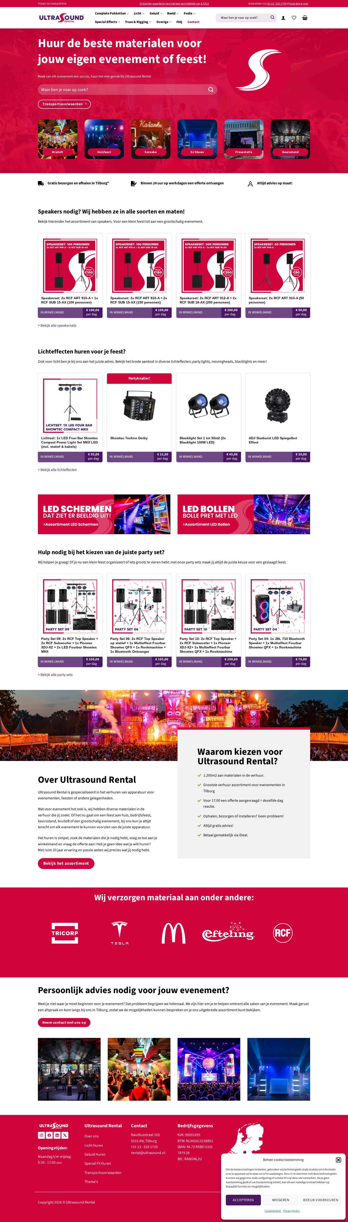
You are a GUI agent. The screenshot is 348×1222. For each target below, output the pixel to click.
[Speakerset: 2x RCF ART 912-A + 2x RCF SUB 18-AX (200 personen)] (208, 263)
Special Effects (106, 21)
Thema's (91, 1181)
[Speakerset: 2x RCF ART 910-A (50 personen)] (277, 263)
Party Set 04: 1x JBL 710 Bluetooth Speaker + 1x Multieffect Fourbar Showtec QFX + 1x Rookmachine (277, 643)
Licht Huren (94, 1145)
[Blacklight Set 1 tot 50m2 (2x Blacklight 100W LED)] (208, 403)
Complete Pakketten (110, 13)
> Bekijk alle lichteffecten (57, 469)
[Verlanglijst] (294, 18)
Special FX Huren (98, 1163)
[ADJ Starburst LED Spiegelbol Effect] (277, 403)
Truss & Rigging (136, 21)
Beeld (171, 13)
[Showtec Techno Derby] (139, 403)
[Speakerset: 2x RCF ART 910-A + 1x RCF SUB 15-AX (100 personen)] (70, 263)
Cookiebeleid (273, 1211)
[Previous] (49, 938)
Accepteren (243, 1200)
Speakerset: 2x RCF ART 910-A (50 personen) (276, 300)
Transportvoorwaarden (103, 1172)
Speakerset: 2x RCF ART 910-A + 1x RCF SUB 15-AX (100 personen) (69, 300)
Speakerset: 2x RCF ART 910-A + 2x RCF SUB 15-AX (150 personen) (138, 300)
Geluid (154, 13)
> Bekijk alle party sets (55, 674)
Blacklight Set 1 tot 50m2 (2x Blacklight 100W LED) (203, 440)
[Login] (283, 18)
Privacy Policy (291, 1211)
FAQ (179, 21)
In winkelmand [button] (52, 312)
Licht (137, 13)
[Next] (298, 938)
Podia (188, 13)
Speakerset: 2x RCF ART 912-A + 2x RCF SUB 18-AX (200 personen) (208, 300)
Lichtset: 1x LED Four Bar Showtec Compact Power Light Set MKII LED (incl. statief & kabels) (69, 442)
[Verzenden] (272, 18)
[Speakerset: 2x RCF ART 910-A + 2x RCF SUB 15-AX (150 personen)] (139, 263)
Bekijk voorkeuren (320, 1200)
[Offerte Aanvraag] (305, 18)
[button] (338, 1160)
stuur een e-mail (298, 4)
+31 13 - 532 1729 (276, 4)
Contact (193, 21)
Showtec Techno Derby (129, 438)
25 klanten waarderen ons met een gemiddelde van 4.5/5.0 (174, 4)
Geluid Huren (95, 1154)
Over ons (92, 1136)
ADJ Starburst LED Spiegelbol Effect (273, 440)
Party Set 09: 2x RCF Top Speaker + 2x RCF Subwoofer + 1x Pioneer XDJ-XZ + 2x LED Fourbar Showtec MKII (69, 645)
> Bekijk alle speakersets (57, 325)
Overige (162, 21)
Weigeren (280, 1200)
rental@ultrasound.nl (148, 1152)
